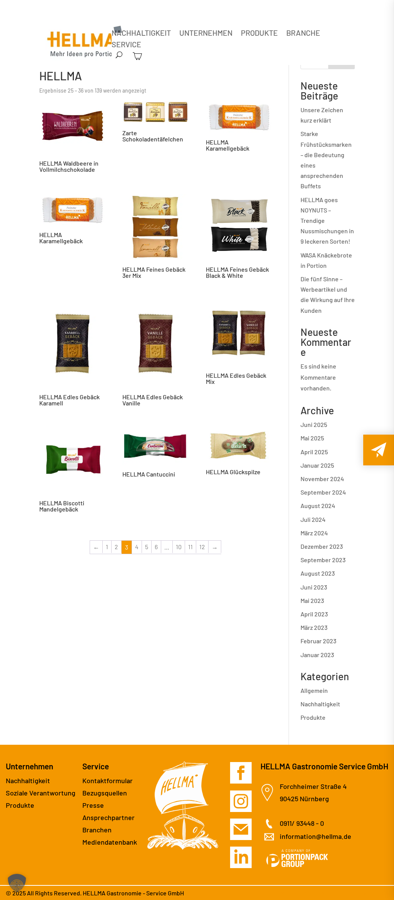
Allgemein (314, 690)
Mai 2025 (312, 438)
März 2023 (314, 627)
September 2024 (323, 492)
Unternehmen (205, 33)
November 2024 (322, 478)
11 (190, 546)
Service (126, 45)
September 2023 (323, 559)
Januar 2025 (317, 465)
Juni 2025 (314, 424)
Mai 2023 (312, 600)
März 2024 (314, 532)
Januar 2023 (317, 654)
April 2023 (314, 614)
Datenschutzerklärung (307, 893)
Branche (303, 33)
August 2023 (318, 573)
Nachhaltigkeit (141, 33)
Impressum (373, 893)
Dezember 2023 (322, 546)
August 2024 (318, 505)
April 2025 (314, 451)
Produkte (259, 33)
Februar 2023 (318, 640)
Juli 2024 (313, 519)
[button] (17, 883)
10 (179, 546)
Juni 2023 (314, 587)
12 (202, 546)
